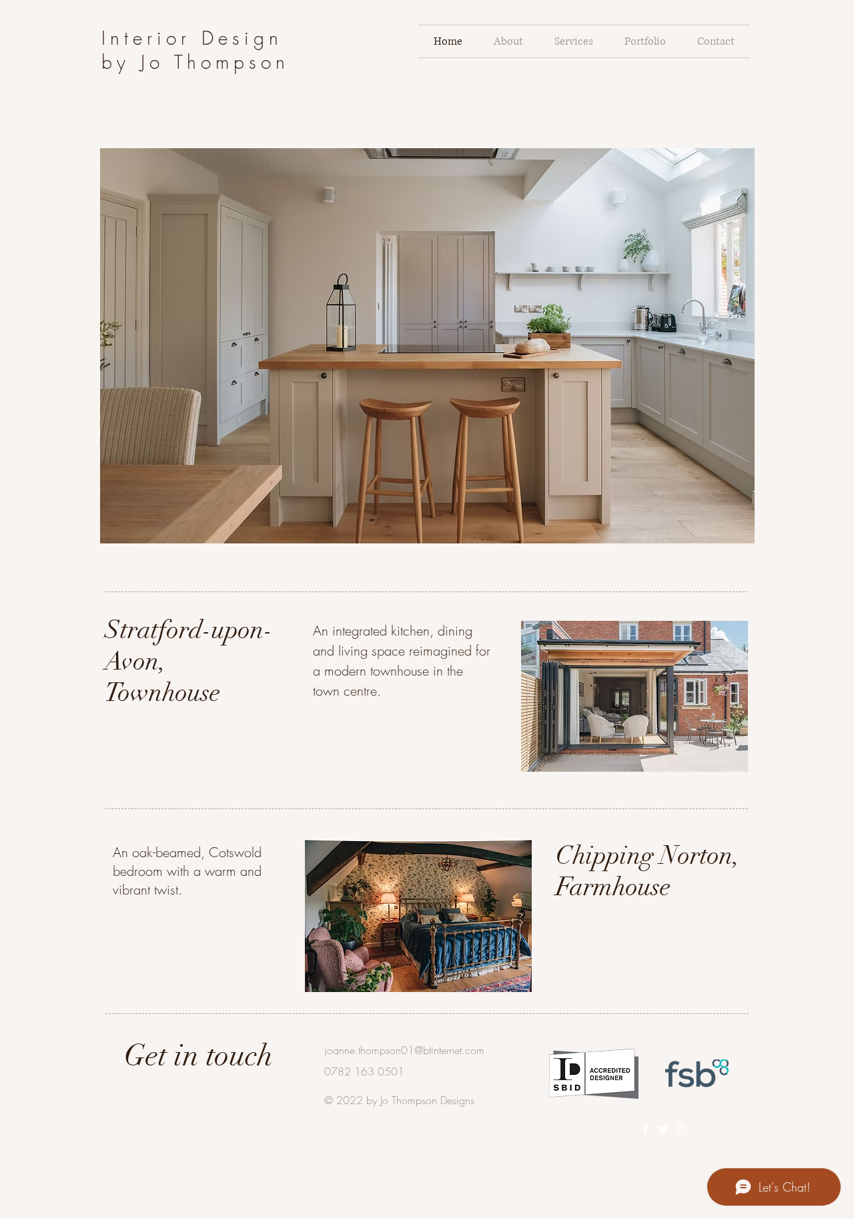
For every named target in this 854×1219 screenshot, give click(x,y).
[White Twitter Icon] (663, 1129)
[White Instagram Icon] (681, 1129)
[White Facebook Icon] (645, 1129)
